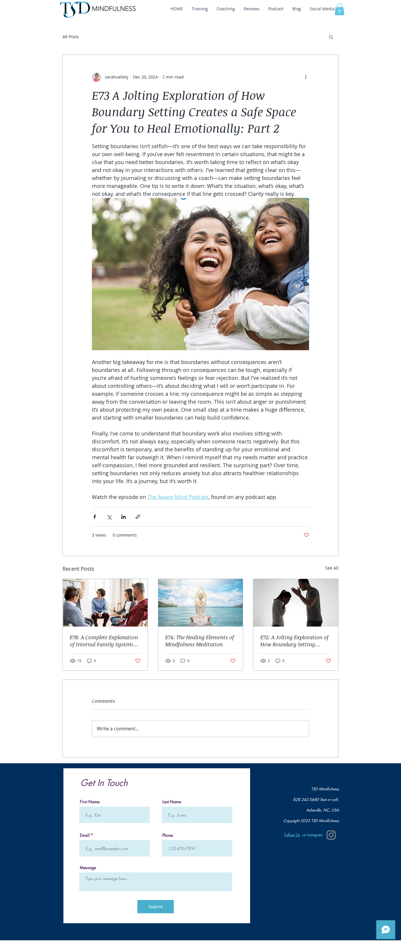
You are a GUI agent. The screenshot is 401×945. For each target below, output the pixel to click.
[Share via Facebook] (94, 517)
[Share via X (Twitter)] (109, 517)
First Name (90, 802)
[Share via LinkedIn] (123, 517)
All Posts (71, 36)
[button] (339, 9)
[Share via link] (138, 517)
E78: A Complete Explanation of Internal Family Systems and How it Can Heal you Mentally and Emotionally (104, 641)
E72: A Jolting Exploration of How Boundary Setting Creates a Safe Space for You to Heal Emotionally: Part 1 (294, 641)
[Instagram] (331, 835)
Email (85, 835)
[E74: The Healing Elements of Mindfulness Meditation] (200, 603)
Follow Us (292, 834)
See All (331, 568)
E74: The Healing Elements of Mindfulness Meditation (199, 641)
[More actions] (305, 77)
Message (88, 868)
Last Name (171, 802)
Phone (167, 835)
